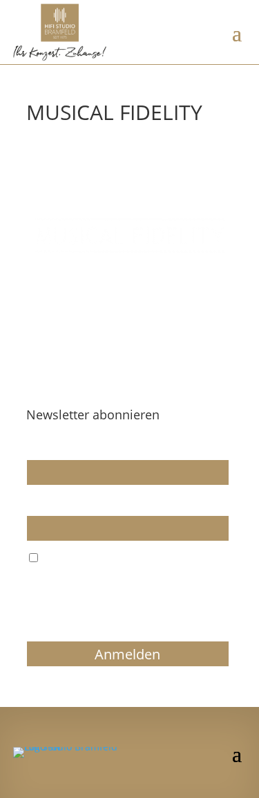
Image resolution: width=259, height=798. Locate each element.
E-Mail (40, 502)
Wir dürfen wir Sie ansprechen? (99, 447)
